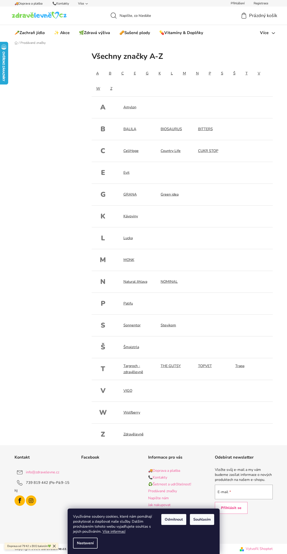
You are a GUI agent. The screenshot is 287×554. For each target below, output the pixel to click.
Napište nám (158, 498)
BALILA (129, 129)
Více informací (114, 531)
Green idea (170, 194)
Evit (126, 172)
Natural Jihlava (135, 281)
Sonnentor (132, 325)
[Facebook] (20, 500)
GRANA (130, 194)
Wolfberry (131, 412)
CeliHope (131, 150)
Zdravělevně (133, 434)
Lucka (128, 238)
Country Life (171, 150)
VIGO (127, 390)
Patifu (128, 303)
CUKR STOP (208, 150)
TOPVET (205, 365)
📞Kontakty (60, 3)
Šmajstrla (131, 347)
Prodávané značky (162, 491)
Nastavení (85, 543)
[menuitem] (29, 32)
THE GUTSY (171, 365)
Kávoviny (130, 216)
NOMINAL (169, 281)
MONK (128, 259)
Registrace (261, 3)
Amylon (129, 107)
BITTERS (205, 129)
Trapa (239, 365)
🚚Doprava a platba (28, 3)
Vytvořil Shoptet (259, 548)
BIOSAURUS (171, 129)
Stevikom (168, 325)
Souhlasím (202, 519)
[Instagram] (31, 500)
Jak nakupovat (159, 504)
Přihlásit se (231, 507)
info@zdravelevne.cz (42, 472)
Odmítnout (174, 519)
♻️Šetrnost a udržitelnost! (169, 484)
